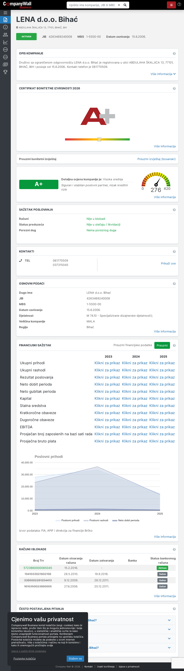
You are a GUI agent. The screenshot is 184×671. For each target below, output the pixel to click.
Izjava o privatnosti (129, 666)
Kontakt (88, 666)
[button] (171, 4)
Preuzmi (162, 345)
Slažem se (75, 658)
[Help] (179, 4)
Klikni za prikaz (107, 363)
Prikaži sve (168, 263)
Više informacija (162, 74)
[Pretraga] (125, 5)
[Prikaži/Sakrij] (119, 5)
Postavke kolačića (24, 658)
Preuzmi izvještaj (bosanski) (156, 159)
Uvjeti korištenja (105, 666)
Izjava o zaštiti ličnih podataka (28, 651)
